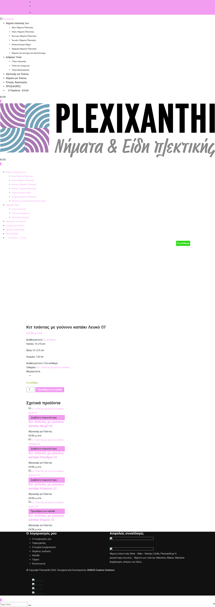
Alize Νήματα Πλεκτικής (22, 28)
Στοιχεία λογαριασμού (44, 547)
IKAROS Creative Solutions (101, 570)
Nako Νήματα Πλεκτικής (23, 32)
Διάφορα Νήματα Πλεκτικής (24, 49)
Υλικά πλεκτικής (19, 61)
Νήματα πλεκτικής (17, 23)
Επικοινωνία (38, 563)
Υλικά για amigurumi (21, 66)
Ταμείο (35, 559)
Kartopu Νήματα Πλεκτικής (24, 36)
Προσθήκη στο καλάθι (50, 389)
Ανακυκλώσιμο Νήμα (21, 45)
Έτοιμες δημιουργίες (16, 82)
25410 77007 (39, 2)
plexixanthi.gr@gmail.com (45, 6)
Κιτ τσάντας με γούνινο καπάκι (53, 367)
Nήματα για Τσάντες (16, 78)
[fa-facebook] (33, 375)
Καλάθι (36, 555)
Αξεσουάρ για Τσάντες (17, 74)
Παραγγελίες (39, 543)
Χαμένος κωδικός (41, 551)
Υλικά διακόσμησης (20, 70)
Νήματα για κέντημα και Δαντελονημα (29, 53)
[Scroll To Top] (1, 599)
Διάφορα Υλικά (13, 57)
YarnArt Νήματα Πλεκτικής (24, 40)
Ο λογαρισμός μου (41, 539)
